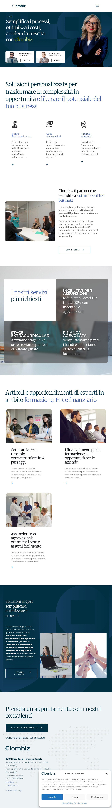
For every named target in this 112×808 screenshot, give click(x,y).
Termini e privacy (80, 803)
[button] (106, 773)
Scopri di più (26, 60)
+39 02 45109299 (15, 775)
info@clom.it (11, 782)
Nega (75, 797)
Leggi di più (57, 60)
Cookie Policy (68, 803)
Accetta (52, 797)
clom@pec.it (11, 785)
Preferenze (97, 797)
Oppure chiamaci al (25, 737)
